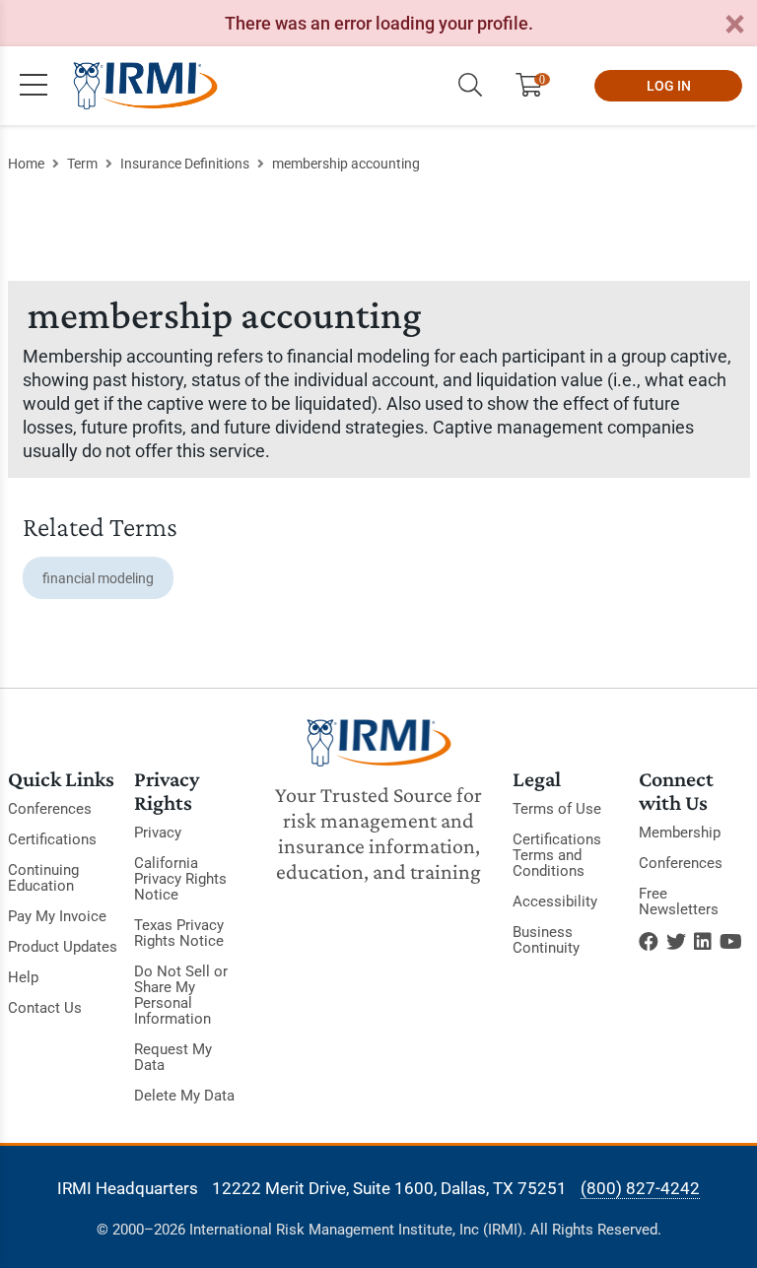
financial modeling (98, 578)
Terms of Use (557, 809)
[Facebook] (648, 942)
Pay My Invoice (57, 916)
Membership (680, 832)
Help (23, 977)
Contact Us (45, 1008)
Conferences (50, 809)
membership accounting (346, 163)
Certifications (52, 839)
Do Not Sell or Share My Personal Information (181, 995)
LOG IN (669, 86)
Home (26, 163)
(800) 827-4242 (640, 1188)
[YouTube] (731, 942)
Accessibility (555, 901)
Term (82, 163)
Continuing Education (43, 878)
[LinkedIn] (703, 942)
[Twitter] (676, 942)
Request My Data (173, 1057)
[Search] (470, 85)
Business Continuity (546, 940)
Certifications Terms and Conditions (557, 855)
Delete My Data (184, 1095)
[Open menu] (33, 85)
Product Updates (62, 947)
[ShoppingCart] (537, 85)
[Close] (734, 25)
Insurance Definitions (184, 163)
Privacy (157, 832)
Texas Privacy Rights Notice (179, 933)
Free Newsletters (679, 901)
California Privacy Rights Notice (180, 878)
